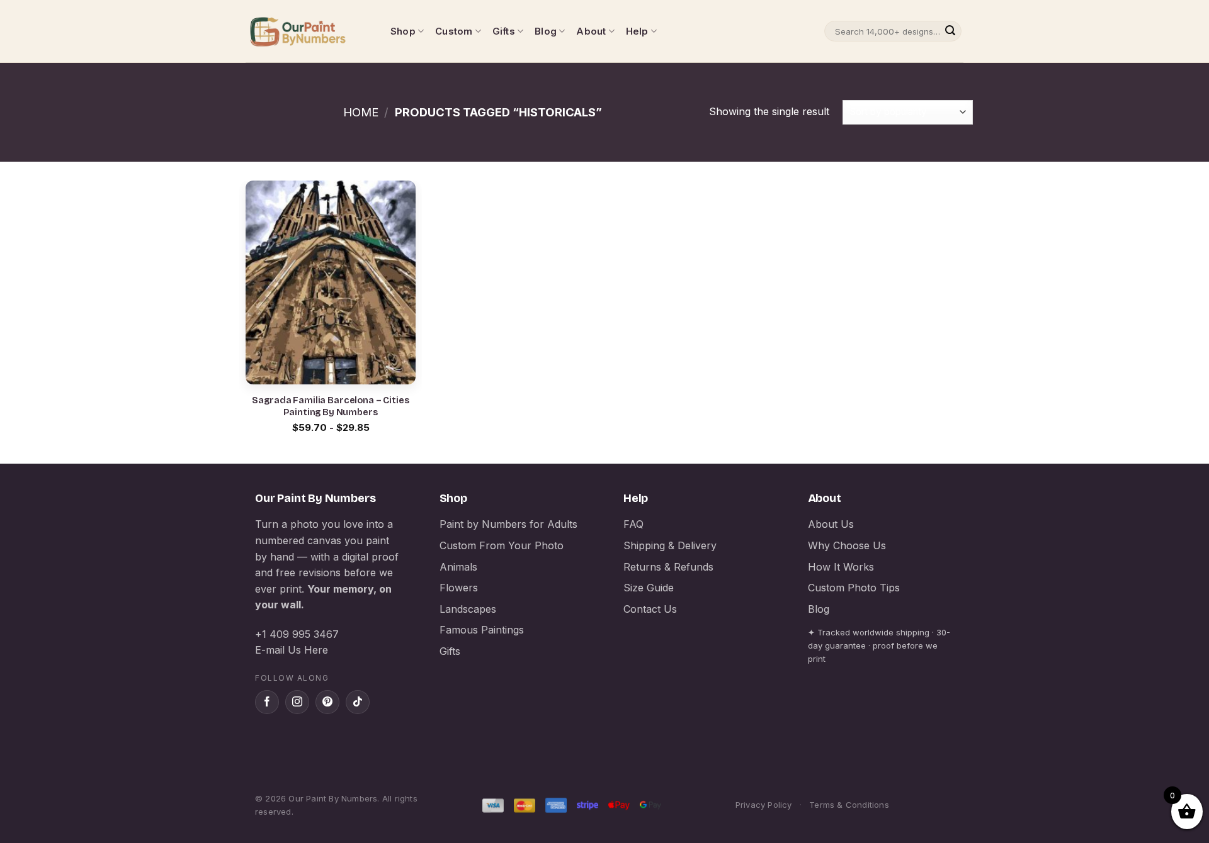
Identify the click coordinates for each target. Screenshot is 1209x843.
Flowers (459, 587)
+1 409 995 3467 (297, 634)
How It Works (841, 567)
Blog (546, 31)
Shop (403, 31)
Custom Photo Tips (854, 587)
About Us (831, 524)
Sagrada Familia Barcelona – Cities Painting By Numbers (330, 406)
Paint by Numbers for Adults (508, 524)
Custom (453, 31)
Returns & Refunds (668, 567)
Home (360, 112)
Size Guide (648, 587)
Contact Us (650, 609)
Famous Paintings (482, 629)
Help (637, 31)
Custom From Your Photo (502, 545)
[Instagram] (297, 702)
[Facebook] (267, 702)
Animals (458, 567)
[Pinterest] (327, 702)
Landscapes (468, 609)
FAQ (633, 524)
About (591, 31)
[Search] (950, 31)
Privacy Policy (763, 805)
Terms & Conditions (849, 805)
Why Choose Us (847, 545)
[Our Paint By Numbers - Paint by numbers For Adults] (309, 31)
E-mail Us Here (291, 650)
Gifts (503, 31)
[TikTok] (358, 702)
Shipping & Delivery (670, 545)
